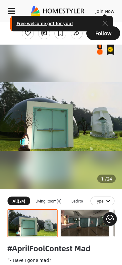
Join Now (104, 11)
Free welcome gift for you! (45, 23)
